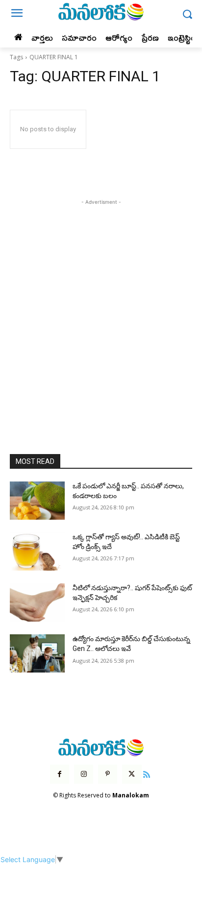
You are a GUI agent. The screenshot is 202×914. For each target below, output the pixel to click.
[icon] (147, 773)
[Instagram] (83, 774)
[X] (131, 774)
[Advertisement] (101, 308)
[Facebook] (59, 774)
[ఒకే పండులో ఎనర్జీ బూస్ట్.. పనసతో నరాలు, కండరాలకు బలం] (37, 500)
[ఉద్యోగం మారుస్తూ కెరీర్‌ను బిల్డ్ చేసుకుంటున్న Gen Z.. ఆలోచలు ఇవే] (37, 653)
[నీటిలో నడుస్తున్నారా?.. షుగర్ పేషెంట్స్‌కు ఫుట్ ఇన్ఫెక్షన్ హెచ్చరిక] (37, 602)
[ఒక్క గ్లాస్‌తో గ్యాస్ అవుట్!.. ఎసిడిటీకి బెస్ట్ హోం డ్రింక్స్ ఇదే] (37, 551)
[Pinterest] (107, 774)
